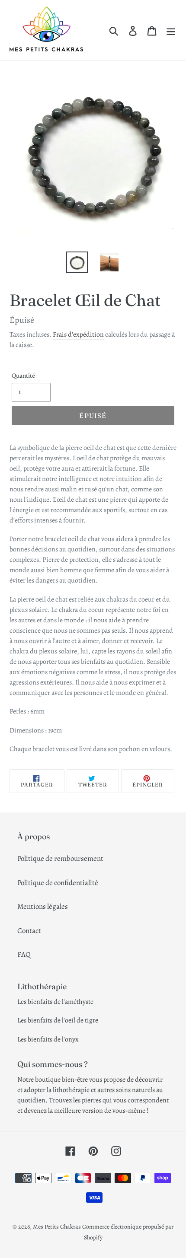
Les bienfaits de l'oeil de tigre (57, 1020)
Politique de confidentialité (57, 883)
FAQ (24, 954)
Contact (29, 931)
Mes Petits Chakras (57, 1227)
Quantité (23, 375)
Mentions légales (42, 906)
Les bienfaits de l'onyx (48, 1039)
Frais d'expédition (78, 334)
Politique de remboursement (60, 858)
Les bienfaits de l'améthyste (55, 1001)
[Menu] (170, 30)
